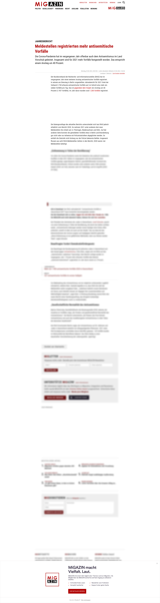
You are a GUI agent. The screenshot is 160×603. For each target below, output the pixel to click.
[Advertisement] (80, 25)
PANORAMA (59, 9)
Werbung (112, 2)
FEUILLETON (84, 9)
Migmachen (92, 2)
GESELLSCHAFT (47, 9)
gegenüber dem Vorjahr (82, 88)
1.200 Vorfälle (95, 91)
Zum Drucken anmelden (119, 73)
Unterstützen (103, 2)
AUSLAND (75, 9)
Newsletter (83, 2)
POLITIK (38, 9)
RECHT (67, 9)
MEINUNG (94, 9)
